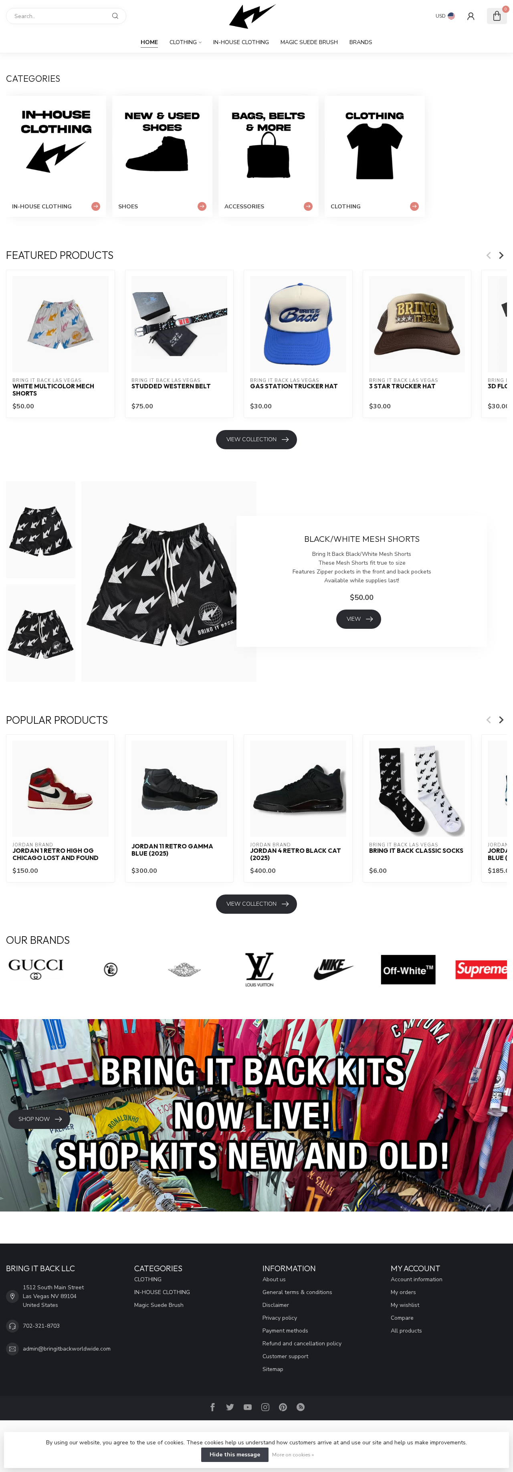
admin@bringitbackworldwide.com (67, 1349)
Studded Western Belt (171, 386)
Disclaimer (276, 1305)
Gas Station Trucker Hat (294, 386)
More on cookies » (293, 1454)
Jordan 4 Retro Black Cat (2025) (295, 854)
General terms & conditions (297, 1292)
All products (406, 1331)
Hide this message (235, 1454)
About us (274, 1279)
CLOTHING (183, 42)
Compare (402, 1318)
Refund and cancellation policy (302, 1343)
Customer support (285, 1356)
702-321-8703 (41, 1326)
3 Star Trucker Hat (402, 386)
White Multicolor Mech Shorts (53, 389)
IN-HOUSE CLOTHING (241, 42)
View (354, 619)
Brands (360, 42)
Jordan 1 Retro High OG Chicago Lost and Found (55, 854)
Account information (416, 1279)
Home (149, 42)
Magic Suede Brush (309, 42)
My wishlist (405, 1305)
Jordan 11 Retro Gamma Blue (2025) (172, 849)
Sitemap (273, 1369)
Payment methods (285, 1331)
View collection (251, 439)
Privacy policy (280, 1318)
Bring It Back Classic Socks (416, 850)
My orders (403, 1292)
